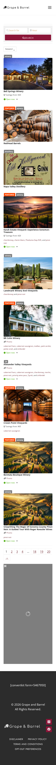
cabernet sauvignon (25, 346)
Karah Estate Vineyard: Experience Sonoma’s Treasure (26, 231)
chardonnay (8, 240)
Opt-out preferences (28, 749)
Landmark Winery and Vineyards (21, 290)
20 (48, 551)
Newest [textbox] (9, 49)
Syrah (30, 375)
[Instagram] (49, 722)
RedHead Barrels (12, 143)
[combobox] (10, 49)
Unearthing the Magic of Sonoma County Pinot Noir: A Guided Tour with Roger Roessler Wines (28, 528)
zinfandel (21, 349)
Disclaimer (16, 739)
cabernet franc (10, 346)
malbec (37, 346)
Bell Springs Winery (13, 91)
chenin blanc (19, 240)
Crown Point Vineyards (15, 422)
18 (34, 551)
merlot (47, 372)
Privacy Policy (37, 739)
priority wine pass (19, 375)
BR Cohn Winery (12, 338)
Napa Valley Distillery (14, 186)
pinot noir (21, 294)
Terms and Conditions (28, 744)
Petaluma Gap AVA (33, 240)
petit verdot (46, 346)
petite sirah (8, 349)
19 (41, 551)
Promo (9, 341)
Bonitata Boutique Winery (17, 474)
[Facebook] (49, 729)
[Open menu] (49, 7)
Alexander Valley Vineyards (18, 364)
